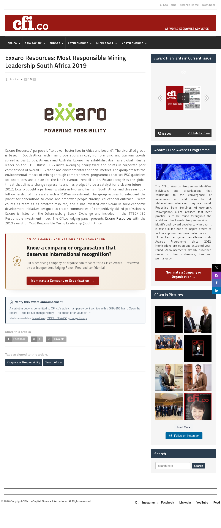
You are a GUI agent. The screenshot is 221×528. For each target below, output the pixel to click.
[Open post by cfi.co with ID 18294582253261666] (169, 406)
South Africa (53, 362)
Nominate (209, 4)
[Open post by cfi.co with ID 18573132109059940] (169, 348)
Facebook (167, 502)
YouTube (202, 502)
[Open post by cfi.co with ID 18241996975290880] (198, 406)
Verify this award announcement (39, 302)
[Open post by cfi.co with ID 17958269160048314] (198, 348)
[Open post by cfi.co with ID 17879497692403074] (198, 319)
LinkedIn (185, 502)
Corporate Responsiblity (23, 362)
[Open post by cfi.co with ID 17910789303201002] (169, 319)
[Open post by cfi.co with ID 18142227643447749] (169, 377)
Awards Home (189, 4)
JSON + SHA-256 (57, 318)
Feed (216, 502)
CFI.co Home (168, 4)
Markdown (38, 318)
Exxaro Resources (118, 218)
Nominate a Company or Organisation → (183, 274)
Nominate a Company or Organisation (62, 280)
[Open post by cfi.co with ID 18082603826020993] (198, 377)
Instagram (149, 502)
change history (78, 318)
